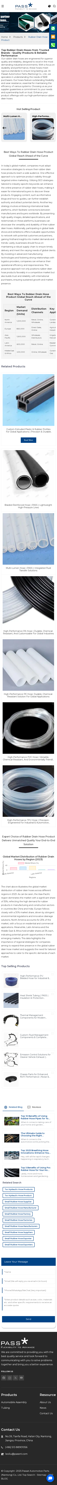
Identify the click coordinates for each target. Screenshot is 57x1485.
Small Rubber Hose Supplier (18, 1202)
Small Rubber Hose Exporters (19, 1245)
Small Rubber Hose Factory (18, 1214)
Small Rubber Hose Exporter (18, 1238)
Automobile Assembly (14, 1402)
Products (18, 37)
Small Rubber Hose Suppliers (19, 1232)
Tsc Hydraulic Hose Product (18, 1195)
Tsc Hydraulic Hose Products (19, 1189)
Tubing (5, 1407)
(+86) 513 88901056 (16, 1447)
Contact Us (46, 1413)
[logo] (26, 6)
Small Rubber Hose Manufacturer (20, 1208)
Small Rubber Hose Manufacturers (21, 1226)
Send (28, 1319)
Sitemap (41, 1474)
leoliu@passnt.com (16, 1454)
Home (4, 37)
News (43, 1407)
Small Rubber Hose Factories (18, 1220)
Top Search (28, 1474)
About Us (45, 1402)
